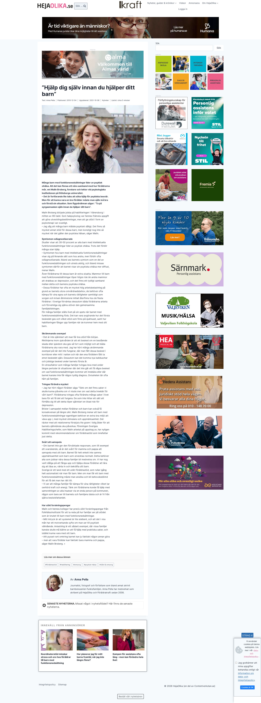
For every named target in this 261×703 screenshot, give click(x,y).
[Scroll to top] (6, 692)
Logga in (182, 9)
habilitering (65, 565)
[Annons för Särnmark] (189, 285)
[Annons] (130, 37)
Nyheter (105, 100)
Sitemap (62, 684)
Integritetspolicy (47, 684)
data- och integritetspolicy (251, 653)
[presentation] (57, 639)
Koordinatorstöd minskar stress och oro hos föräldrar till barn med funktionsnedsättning (56, 658)
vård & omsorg (106, 565)
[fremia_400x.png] (207, 185)
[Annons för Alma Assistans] (93, 64)
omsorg (77, 565)
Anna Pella (50, 100)
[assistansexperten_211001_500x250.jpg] (189, 488)
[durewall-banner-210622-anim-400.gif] (171, 113)
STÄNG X (247, 635)
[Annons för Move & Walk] (189, 89)
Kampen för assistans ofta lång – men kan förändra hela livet (128, 657)
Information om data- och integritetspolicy (246, 677)
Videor (182, 3)
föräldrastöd (51, 565)
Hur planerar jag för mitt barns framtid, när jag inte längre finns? (90, 657)
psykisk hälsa (90, 565)
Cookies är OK (247, 687)
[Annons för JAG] (171, 200)
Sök (157, 43)
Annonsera (194, 3)
